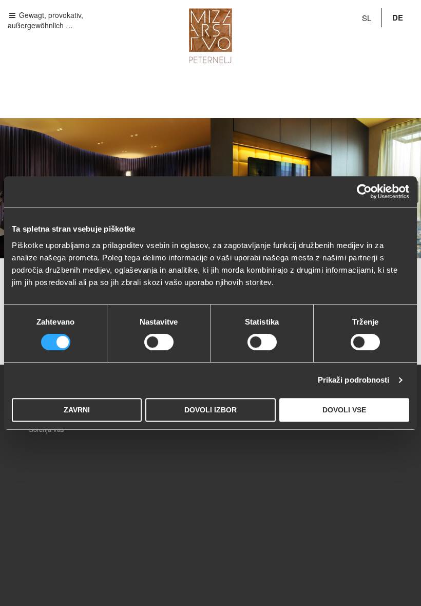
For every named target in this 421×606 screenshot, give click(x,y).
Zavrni (77, 410)
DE (397, 17)
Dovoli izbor (210, 410)
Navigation (33, 15)
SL (366, 17)
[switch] (159, 342)
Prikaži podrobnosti (354, 379)
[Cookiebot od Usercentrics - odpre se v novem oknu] (364, 191)
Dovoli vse (344, 410)
